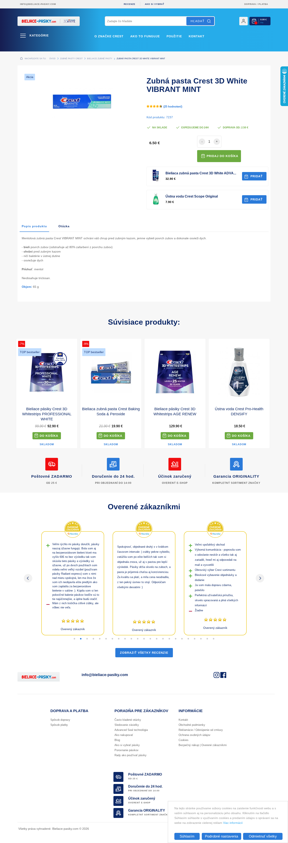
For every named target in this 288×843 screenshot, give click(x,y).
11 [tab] (138, 639)
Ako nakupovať (123, 735)
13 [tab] (150, 639)
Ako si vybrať (154, 4)
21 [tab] (201, 639)
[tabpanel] (72, 583)
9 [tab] (125, 639)
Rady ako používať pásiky (130, 755)
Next (260, 578)
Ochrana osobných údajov (194, 735)
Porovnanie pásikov (126, 750)
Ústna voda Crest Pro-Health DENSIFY (239, 411)
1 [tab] (74, 639)
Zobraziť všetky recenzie (144, 652)
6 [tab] (106, 639)
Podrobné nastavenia (221, 836)
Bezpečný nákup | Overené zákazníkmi (203, 745)
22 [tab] (207, 639)
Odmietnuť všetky (263, 836)
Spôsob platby (59, 724)
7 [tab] (112, 639)
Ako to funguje (145, 36)
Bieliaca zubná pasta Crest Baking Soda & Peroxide (111, 411)
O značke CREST (109, 36)
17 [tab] (176, 639)
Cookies (183, 740)
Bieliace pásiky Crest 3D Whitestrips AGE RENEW (174, 411)
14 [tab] (157, 639)
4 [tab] (93, 639)
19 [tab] (188, 639)
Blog (117, 740)
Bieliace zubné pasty (99, 58)
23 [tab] (213, 639)
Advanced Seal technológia (131, 729)
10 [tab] (131, 639)
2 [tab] (81, 639)
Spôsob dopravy (60, 719)
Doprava (250, 4)
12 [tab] (144, 639)
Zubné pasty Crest (71, 58)
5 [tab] (100, 639)
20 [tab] (194, 639)
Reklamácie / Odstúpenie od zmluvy (201, 729)
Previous (28, 578)
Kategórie (39, 35)
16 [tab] (169, 639)
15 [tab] (163, 639)
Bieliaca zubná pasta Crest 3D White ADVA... (201, 173)
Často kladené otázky (127, 719)
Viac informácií (233, 822)
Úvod (52, 58)
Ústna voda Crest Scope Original (192, 196)
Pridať (256, 176)
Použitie (174, 36)
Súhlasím (187, 836)
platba (263, 4)
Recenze (129, 4)
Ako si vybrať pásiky (127, 745)
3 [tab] (87, 639)
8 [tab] (119, 639)
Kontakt (197, 36)
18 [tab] (182, 639)
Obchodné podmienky (192, 724)
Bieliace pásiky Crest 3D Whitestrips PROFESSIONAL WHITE (46, 414)
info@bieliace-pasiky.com (38, 4)
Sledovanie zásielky (126, 724)
